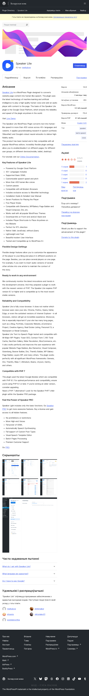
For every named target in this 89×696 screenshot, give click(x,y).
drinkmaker (39, 609)
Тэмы (26, 640)
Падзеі (70, 640)
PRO (7, 447)
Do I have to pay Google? (13, 581)
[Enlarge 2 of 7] (35, 462)
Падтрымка (81, 77)
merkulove (26, 67)
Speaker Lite (7, 92)
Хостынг (6, 645)
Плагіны (27, 645)
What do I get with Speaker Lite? (16, 566)
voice (84, 138)
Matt (5, 660)
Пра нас (6, 636)
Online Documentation (29, 157)
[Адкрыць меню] (85, 3)
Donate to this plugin (70, 237)
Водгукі (27, 77)
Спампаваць (80, 66)
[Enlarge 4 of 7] (16, 481)
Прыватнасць (8, 649)
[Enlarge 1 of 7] (16, 462)
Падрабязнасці (11, 77)
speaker (83, 128)
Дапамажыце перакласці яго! (65, 17)
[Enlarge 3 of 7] (54, 462)
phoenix (10, 614)
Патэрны (28, 649)
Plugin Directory (8, 10)
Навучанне (50, 636)
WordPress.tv (52, 649)
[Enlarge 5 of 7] (35, 481)
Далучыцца (72, 636)
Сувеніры (72, 649)
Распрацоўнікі (52, 645)
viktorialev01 (40, 614)
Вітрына (27, 636)
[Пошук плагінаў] (27, 24)
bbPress (7, 664)
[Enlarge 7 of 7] (54, 500)
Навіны (5, 640)
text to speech (81, 133)
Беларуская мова (15, 679)
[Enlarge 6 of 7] (54, 481)
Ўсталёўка (40, 77)
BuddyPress (8, 668)
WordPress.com (10, 656)
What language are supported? (15, 574)
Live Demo (11, 118)
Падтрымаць (74, 645)
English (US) (82, 123)
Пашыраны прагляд (70, 144)
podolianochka (13, 620)
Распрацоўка (57, 77)
